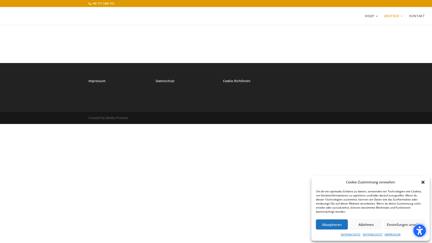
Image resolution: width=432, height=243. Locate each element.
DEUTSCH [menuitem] (391, 16)
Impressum (97, 81)
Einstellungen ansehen (405, 224)
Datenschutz (165, 81)
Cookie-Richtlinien (236, 81)
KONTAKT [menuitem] (417, 16)
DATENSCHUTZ (350, 234)
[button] (419, 230)
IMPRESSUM (392, 234)
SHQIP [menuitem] (369, 16)
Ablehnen (366, 224)
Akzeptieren (332, 224)
